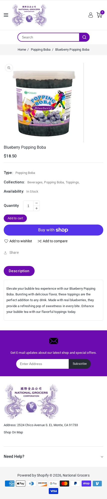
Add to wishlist (20, 241)
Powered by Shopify (33, 475)
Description (19, 271)
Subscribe (80, 364)
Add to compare (55, 241)
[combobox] (48, 37)
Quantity (11, 205)
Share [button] (14, 252)
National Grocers (76, 475)
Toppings (72, 182)
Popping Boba (41, 49)
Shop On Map (13, 432)
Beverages (35, 182)
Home (22, 49)
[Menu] (6, 15)
